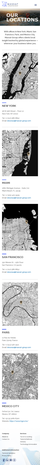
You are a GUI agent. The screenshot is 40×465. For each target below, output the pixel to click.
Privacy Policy (6, 455)
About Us (5, 437)
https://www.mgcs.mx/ (18, 421)
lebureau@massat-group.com (19, 121)
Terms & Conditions (8, 453)
